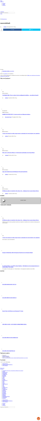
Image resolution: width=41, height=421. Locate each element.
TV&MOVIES (4, 374)
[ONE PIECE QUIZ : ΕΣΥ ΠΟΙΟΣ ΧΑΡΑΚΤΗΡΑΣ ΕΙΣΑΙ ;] (21, 318)
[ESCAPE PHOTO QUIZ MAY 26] (21, 291)
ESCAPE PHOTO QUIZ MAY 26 (9, 297)
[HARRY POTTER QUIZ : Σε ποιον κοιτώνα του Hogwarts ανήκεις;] (21, 104)
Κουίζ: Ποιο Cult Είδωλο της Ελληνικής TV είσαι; (12, 311)
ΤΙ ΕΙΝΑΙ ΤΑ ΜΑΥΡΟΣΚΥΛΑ (7, 364)
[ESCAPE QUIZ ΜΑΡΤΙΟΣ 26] (21, 344)
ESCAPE (3, 388)
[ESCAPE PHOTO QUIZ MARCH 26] (21, 331)
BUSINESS (4, 393)
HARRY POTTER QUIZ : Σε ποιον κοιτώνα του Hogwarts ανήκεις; (16, 114)
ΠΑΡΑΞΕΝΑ (4, 373)
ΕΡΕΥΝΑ (4, 394)
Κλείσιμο (2, 408)
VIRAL (3, 376)
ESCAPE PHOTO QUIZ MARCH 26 (10, 337)
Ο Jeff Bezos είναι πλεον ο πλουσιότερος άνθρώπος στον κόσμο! (12, 370)
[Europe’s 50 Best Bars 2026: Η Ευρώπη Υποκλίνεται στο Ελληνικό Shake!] (21, 246)
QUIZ (3, 377)
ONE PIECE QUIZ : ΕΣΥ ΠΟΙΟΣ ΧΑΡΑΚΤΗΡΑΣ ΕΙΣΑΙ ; (14, 324)
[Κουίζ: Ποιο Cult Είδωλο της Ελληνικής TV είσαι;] (21, 304)
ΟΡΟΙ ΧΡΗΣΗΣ (5, 365)
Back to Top (2, 368)
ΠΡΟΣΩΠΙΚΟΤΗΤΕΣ (6, 396)
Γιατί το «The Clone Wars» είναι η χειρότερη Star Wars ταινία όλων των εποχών (15, 357)
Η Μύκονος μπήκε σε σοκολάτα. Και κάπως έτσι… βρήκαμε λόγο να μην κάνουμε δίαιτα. (20, 190)
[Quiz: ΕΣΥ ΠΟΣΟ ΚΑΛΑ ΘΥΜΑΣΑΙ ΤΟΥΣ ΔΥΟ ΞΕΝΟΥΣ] (21, 162)
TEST (3, 382)
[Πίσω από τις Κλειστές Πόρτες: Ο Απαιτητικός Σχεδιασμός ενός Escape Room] (21, 142)
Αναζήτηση (16, 12)
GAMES (3, 379)
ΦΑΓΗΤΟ (4, 398)
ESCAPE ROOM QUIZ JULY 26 (9, 284)
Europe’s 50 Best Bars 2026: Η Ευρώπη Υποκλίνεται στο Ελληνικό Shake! (17, 252)
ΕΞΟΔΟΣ (4, 390)
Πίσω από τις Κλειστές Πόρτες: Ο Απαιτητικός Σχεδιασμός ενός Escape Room (18, 152)
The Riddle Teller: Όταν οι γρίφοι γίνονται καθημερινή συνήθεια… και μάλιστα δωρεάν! (20, 95)
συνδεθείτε (5, 73)
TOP (3, 385)
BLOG (3, 378)
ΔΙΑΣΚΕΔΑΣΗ (4, 372)
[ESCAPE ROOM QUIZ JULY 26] (21, 278)
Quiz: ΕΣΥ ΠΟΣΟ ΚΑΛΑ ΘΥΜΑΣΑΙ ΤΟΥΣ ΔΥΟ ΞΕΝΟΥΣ (14, 171)
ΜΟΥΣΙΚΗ (4, 391)
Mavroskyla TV (4, 380)
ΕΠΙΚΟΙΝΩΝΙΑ (5, 363)
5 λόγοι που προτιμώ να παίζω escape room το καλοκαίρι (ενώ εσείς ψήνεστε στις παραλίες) (21, 133)
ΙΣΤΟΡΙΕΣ (4, 375)
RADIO (3, 371)
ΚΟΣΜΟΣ (4, 395)
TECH (3, 383)
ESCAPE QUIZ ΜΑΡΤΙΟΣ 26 (8, 350)
